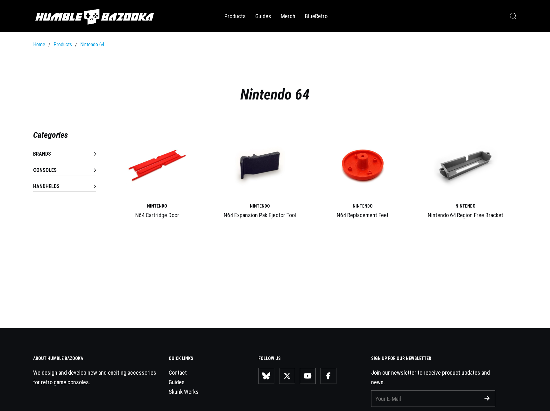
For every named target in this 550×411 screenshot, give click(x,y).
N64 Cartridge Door (157, 215)
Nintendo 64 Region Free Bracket (465, 215)
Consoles (45, 170)
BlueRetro (316, 16)
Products (235, 16)
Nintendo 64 (92, 44)
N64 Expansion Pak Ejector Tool (260, 215)
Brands (42, 154)
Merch (288, 16)
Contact (178, 372)
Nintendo (157, 206)
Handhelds (46, 186)
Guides (263, 16)
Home (39, 44)
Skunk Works (184, 391)
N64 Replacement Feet (363, 215)
